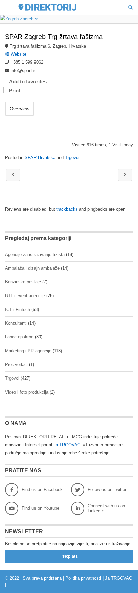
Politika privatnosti (83, 578)
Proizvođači (16, 364)
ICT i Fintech (17, 309)
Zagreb (27, 18)
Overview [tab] (19, 108)
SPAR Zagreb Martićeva (13, 175)
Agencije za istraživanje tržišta (35, 254)
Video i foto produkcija (26, 392)
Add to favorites (28, 81)
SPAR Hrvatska (40, 157)
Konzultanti (16, 323)
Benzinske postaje (23, 281)
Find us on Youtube (40, 508)
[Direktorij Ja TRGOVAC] (62, 7)
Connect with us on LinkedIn (106, 508)
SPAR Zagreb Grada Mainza (125, 175)
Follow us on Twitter (107, 489)
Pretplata (69, 556)
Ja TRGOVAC (66, 444)
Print (14, 90)
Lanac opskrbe (19, 336)
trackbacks (67, 209)
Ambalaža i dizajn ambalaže (32, 268)
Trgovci (72, 157)
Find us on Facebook (42, 489)
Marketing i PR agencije (28, 350)
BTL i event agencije (25, 295)
